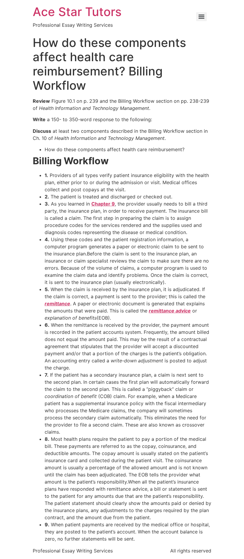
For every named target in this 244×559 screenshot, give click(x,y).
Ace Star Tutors (77, 11)
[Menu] (201, 16)
